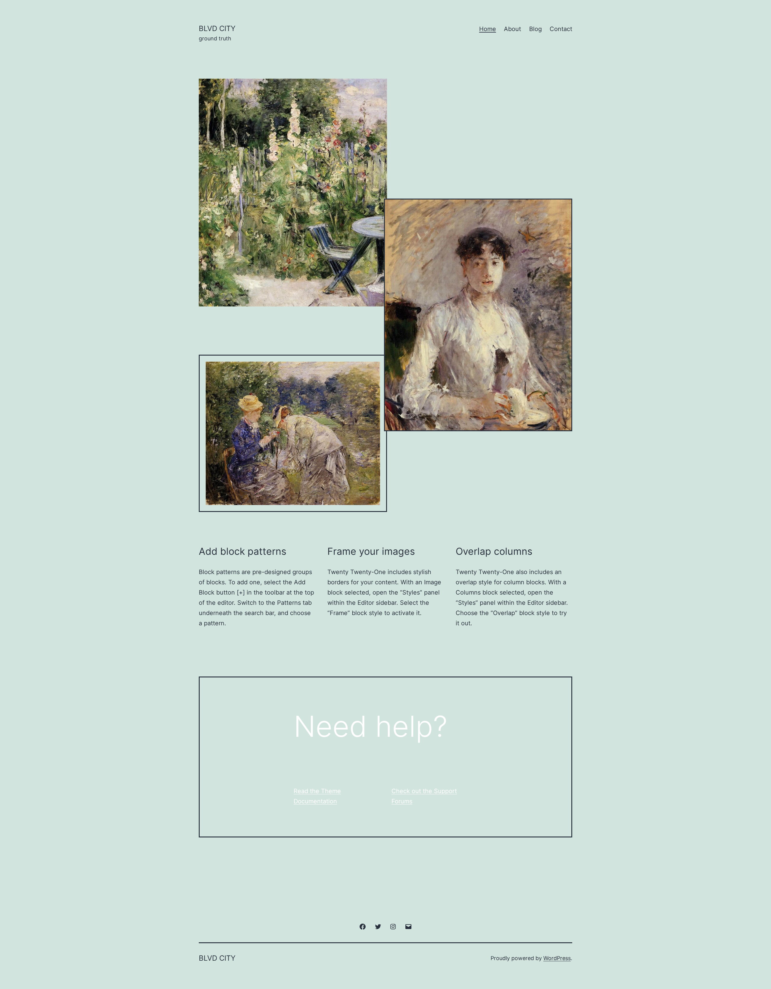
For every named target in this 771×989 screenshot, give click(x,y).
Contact (561, 29)
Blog (535, 29)
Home (487, 29)
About (512, 29)
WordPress (557, 958)
